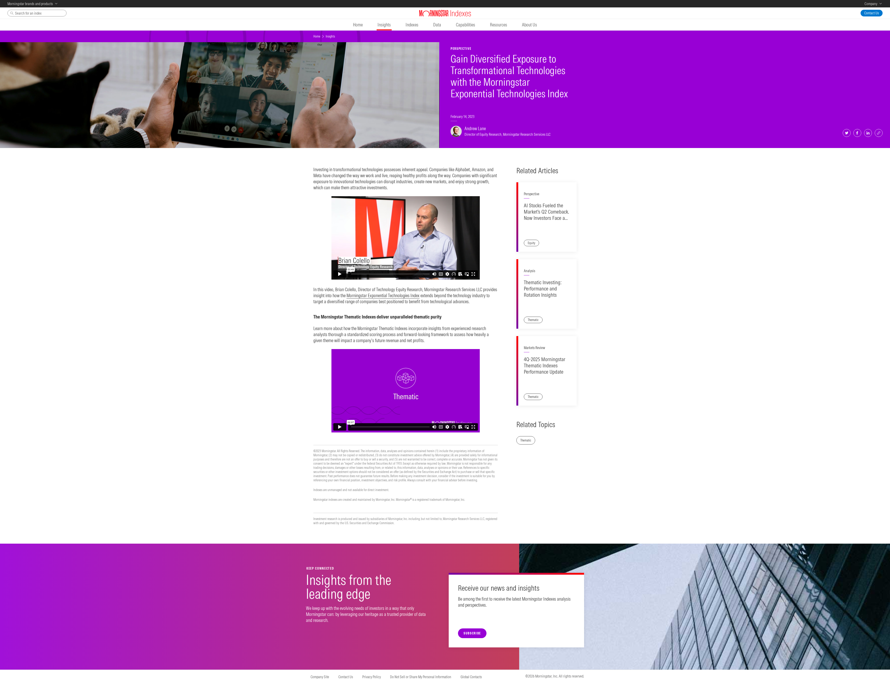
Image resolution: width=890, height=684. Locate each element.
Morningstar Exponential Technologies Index (383, 295)
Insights (330, 36)
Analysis (529, 270)
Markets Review (534, 347)
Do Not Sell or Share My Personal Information (420, 677)
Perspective (531, 194)
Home (316, 36)
